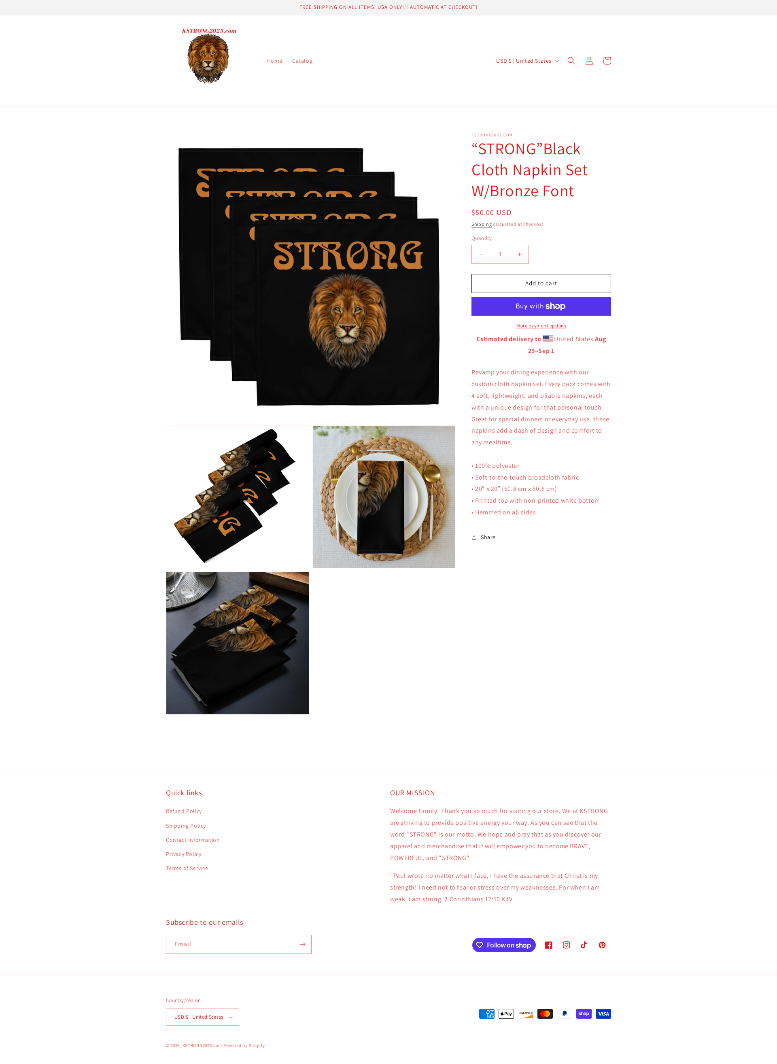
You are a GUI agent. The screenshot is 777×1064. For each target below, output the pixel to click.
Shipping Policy (186, 825)
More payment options (541, 326)
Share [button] (488, 537)
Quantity (481, 238)
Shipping (481, 224)
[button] (571, 61)
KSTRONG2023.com (203, 1045)
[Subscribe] (302, 944)
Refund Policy (184, 811)
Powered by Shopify (244, 1045)
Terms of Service (187, 868)
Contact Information (193, 839)
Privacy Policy (183, 854)
